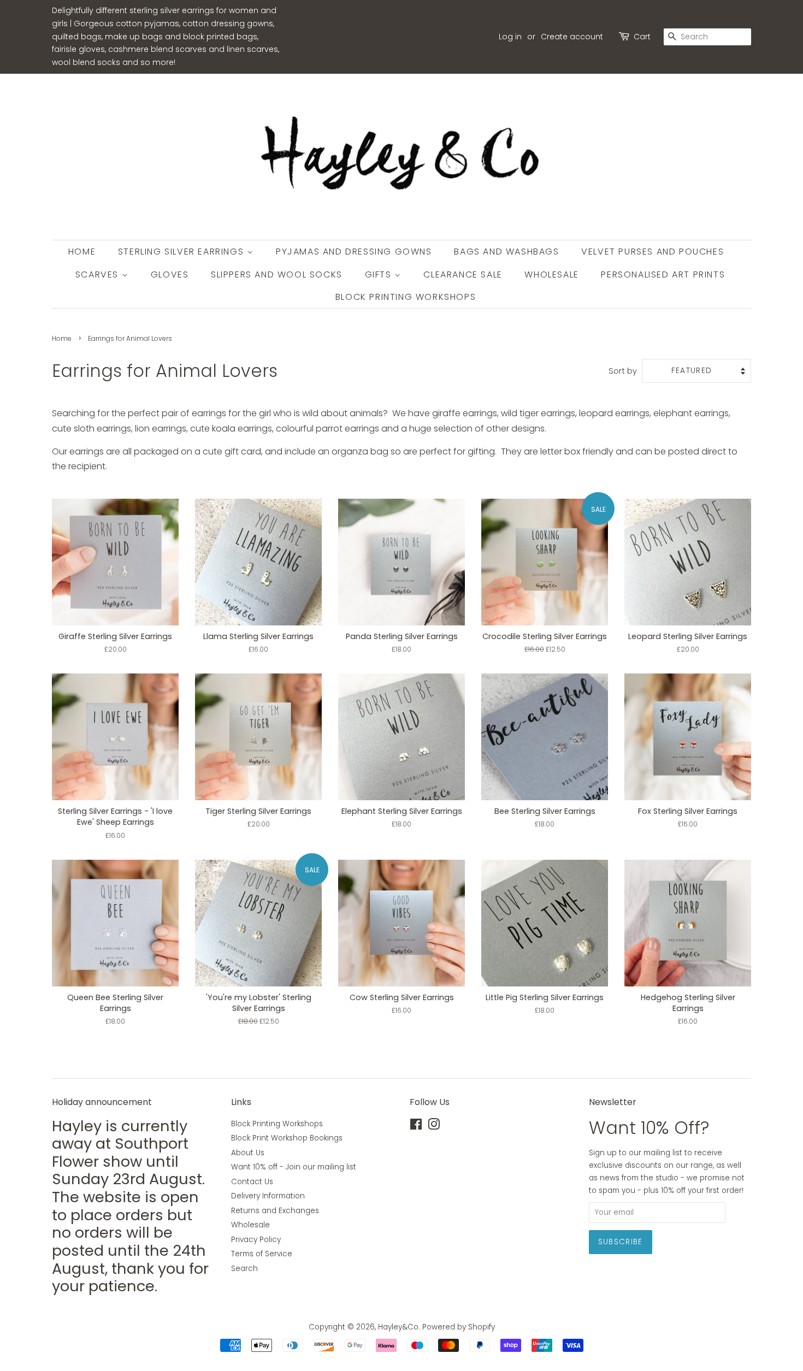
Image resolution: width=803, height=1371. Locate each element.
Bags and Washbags (506, 251)
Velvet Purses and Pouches (652, 251)
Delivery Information (268, 1196)
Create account (572, 36)
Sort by (623, 370)
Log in (510, 36)
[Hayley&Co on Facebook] (416, 1126)
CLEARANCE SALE (462, 274)
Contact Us (252, 1182)
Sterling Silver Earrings (182, 251)
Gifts (380, 274)
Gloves (170, 274)
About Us (247, 1153)
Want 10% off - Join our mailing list (293, 1167)
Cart (642, 36)
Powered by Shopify (458, 1327)
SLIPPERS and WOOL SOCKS (277, 274)
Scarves (98, 274)
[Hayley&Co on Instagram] (434, 1126)
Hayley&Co (398, 1327)
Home (82, 251)
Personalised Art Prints (663, 274)
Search (244, 1268)
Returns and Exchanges (275, 1210)
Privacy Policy (256, 1239)
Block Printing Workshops (405, 297)
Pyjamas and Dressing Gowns (354, 251)
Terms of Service (261, 1254)
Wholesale (551, 274)
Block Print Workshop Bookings (287, 1138)
